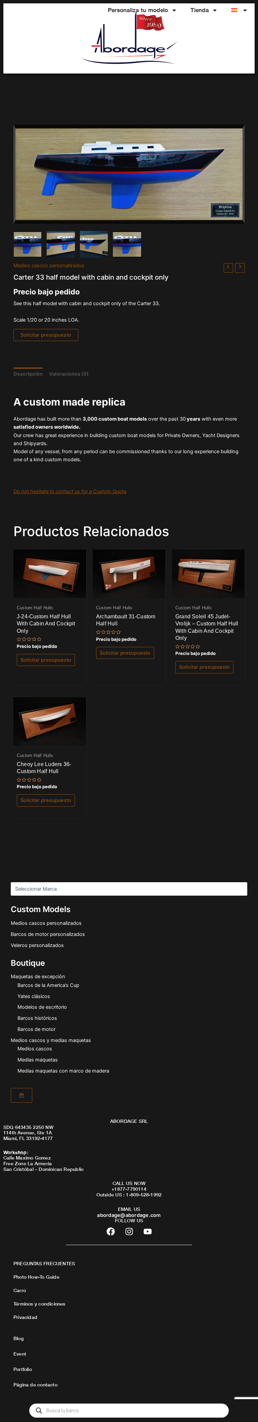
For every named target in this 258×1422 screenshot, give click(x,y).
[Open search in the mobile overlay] (129, 1411)
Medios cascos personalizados (46, 923)
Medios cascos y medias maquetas (51, 1040)
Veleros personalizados (37, 945)
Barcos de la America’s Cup (48, 985)
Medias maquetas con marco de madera (63, 1071)
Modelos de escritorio (42, 1007)
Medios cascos (34, 1049)
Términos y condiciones (39, 1304)
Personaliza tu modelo (138, 9)
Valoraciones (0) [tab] (69, 374)
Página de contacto (35, 1384)
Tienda (199, 9)
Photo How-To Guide (36, 1277)
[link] (21, 1095)
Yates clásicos (33, 996)
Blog (18, 1338)
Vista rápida (49, 592)
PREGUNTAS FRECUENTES (44, 1263)
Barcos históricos (37, 1018)
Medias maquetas (37, 1060)
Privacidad (25, 1317)
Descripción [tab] (28, 374)
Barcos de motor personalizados (48, 934)
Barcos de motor (36, 1029)
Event (19, 1354)
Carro (19, 1290)
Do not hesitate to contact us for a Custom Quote (69, 491)
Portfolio (22, 1369)
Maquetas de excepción (38, 977)
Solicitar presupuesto (45, 335)
